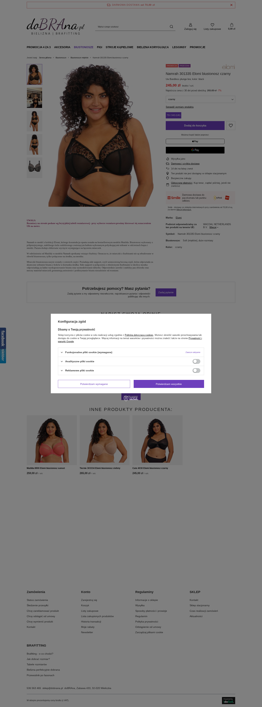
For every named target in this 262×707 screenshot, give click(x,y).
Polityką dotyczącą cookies (139, 335)
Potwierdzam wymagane (94, 383)
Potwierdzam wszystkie (169, 383)
